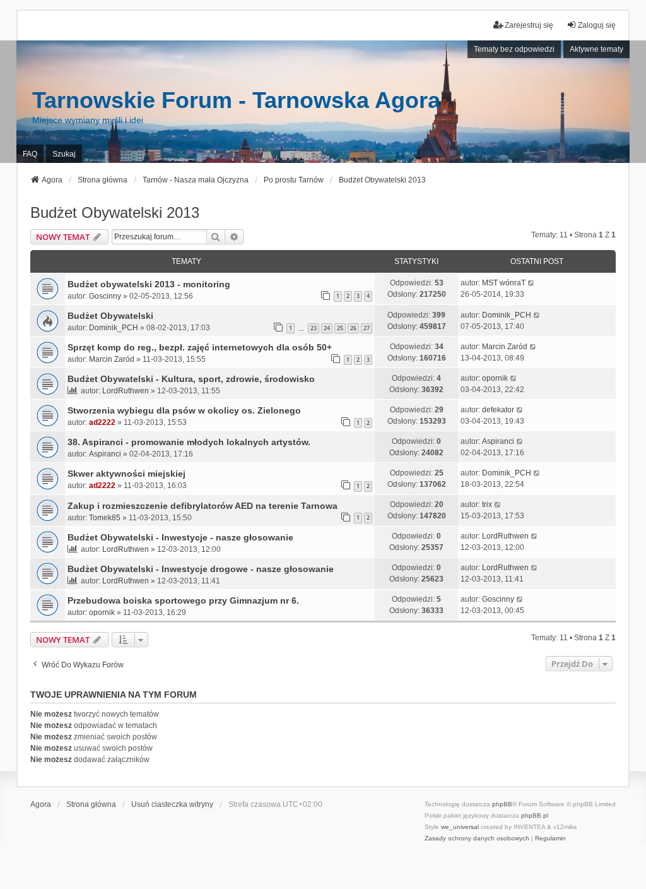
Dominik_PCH (113, 327)
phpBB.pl (534, 815)
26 (353, 328)
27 (366, 328)
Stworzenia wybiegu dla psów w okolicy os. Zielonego (184, 410)
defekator (498, 409)
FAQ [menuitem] (30, 154)
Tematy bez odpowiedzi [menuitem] (514, 49)
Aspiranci (105, 454)
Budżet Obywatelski (110, 316)
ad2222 (102, 422)
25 (340, 328)
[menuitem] (477, 838)
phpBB (502, 804)
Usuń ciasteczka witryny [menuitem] (172, 804)
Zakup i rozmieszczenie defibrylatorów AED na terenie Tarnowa (203, 506)
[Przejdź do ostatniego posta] (531, 283)
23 (313, 328)
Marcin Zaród (111, 359)
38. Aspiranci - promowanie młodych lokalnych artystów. (189, 442)
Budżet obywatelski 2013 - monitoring (149, 284)
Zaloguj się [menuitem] (597, 25)
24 (327, 328)
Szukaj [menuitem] (64, 154)
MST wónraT (504, 282)
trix (487, 504)
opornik (495, 378)
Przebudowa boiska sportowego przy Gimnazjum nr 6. (183, 600)
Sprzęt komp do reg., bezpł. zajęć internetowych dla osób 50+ (200, 347)
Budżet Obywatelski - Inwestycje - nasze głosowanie (180, 537)
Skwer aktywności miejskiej (126, 473)
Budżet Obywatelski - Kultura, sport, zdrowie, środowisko (191, 379)
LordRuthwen (125, 390)
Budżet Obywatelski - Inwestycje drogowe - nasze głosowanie (201, 569)
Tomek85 (104, 517)
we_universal (460, 826)
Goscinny (105, 296)
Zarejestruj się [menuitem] (529, 25)
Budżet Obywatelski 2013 (114, 212)
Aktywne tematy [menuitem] (596, 49)
